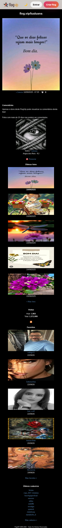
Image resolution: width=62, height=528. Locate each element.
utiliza (31, 501)
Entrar (36, 4)
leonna (31, 490)
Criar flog (51, 4)
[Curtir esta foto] (43, 92)
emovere (31, 498)
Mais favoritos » (31, 478)
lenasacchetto (31, 440)
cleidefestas (31, 512)
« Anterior (19, 92)
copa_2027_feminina (31, 493)
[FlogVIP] (10, 4)
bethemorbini (31, 382)
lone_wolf (31, 411)
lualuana (34, 151)
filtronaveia (31, 470)
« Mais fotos (31, 302)
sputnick (31, 509)
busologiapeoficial (31, 496)
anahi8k (31, 504)
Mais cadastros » (31, 520)
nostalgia (31, 506)
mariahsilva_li (31, 515)
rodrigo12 (31, 352)
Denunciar (32, 159)
